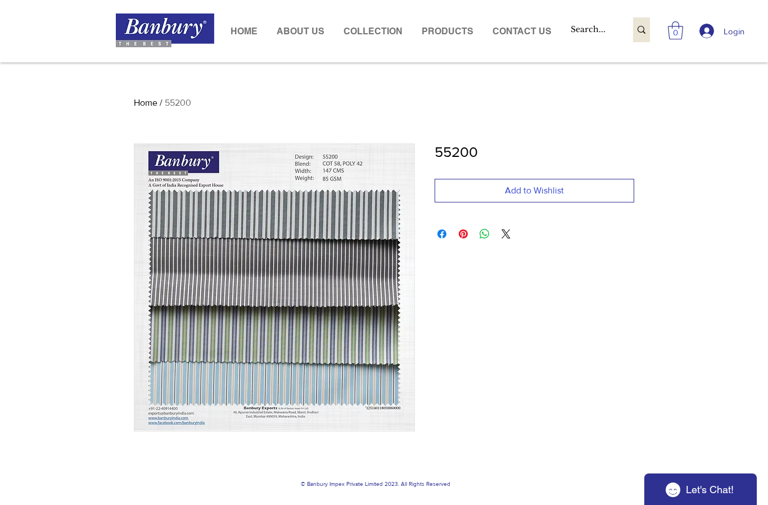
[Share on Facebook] (442, 234)
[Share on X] (506, 234)
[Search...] (641, 29)
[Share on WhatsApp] (484, 234)
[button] (447, 31)
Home (145, 102)
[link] (675, 30)
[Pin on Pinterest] (463, 234)
